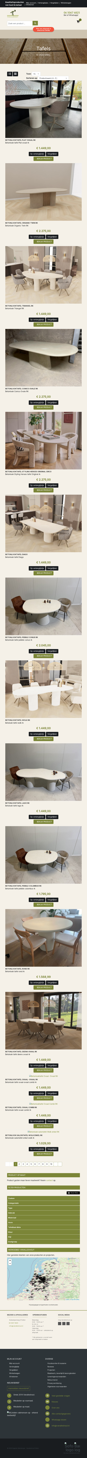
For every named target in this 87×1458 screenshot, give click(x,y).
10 (51, 1164)
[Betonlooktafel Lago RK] (43, 772)
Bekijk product (44, 159)
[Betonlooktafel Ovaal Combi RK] (43, 1104)
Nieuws (55, 1402)
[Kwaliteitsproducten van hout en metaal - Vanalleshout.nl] (13, 13)
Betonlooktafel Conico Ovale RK (21, 389)
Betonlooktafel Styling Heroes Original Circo (28, 472)
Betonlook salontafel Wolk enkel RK (23, 1135)
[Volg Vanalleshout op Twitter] (64, 1324)
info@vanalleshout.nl (16, 1326)
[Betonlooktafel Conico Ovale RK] (43, 358)
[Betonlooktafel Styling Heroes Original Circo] (43, 441)
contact (49, 1180)
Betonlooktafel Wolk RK (17, 720)
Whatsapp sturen (59, 1420)
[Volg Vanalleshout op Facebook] (60, 1324)
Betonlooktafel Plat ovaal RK (20, 140)
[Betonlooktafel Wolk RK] (43, 689)
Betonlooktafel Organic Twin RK (21, 223)
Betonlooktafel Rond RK (17, 969)
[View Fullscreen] (77, 1260)
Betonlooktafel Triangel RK (19, 306)
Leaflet (67, 1299)
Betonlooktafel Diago (16, 554)
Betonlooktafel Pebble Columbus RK (23, 886)
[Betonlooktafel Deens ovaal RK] (43, 1021)
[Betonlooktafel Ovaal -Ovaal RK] (43, 1076)
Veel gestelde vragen (61, 1396)
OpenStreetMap (75, 1299)
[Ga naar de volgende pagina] (56, 1164)
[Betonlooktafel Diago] (43, 523)
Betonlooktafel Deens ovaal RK (21, 1052)
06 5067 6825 (72, 13)
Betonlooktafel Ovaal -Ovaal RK (21, 1079)
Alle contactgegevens (61, 1414)
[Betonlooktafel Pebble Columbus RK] (43, 855)
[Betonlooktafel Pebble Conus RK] (43, 606)
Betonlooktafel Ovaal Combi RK (21, 1107)
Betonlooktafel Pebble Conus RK (21, 637)
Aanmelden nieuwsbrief (18, 1388)
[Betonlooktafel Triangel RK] (43, 275)
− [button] (10, 1263)
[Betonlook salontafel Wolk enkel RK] (43, 1132)
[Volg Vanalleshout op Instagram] (68, 1324)
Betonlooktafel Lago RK (17, 803)
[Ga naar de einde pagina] (60, 1164)
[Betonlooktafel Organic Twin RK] (43, 192)
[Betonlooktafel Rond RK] (43, 938)
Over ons (55, 1408)
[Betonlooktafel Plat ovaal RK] (43, 109)
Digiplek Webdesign (18, 1448)
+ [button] (10, 1260)
